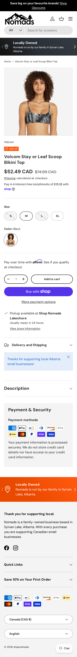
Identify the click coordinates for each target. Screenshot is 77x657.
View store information (25, 328)
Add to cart (52, 279)
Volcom (9, 142)
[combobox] (38, 30)
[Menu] (70, 18)
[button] (61, 18)
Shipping (10, 178)
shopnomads (21, 647)
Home (7, 61)
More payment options (39, 302)
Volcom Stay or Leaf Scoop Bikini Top (36, 61)
